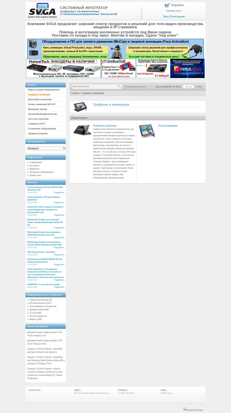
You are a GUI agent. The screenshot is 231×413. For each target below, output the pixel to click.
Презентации (36, 316)
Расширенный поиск (134, 86)
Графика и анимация (93, 93)
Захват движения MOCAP (41, 104)
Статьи (33, 313)
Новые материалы (39, 300)
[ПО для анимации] (147, 137)
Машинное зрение (37, 109)
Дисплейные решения (40, 99)
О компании (36, 162)
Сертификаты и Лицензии (43, 306)
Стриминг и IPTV (36, 124)
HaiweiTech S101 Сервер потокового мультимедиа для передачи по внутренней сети (45, 209)
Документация (37, 309)
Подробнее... (60, 192)
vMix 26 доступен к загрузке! (41, 252)
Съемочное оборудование (42, 128)
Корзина (177, 5)
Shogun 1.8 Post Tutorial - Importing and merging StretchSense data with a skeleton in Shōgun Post (46, 360)
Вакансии (34, 169)
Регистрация (177, 16)
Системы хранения (38, 119)
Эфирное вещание (38, 133)
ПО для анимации (167, 126)
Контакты (34, 165)
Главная (75, 93)
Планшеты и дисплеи (104, 126)
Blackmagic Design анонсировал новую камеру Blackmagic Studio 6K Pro (45, 222)
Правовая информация (42, 172)
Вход (166, 16)
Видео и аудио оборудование (44, 89)
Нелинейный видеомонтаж (42, 114)
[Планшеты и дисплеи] (82, 136)
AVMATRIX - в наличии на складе (43, 284)
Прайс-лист (36, 175)
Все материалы (38, 303)
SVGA (37, 390)
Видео (33, 319)
